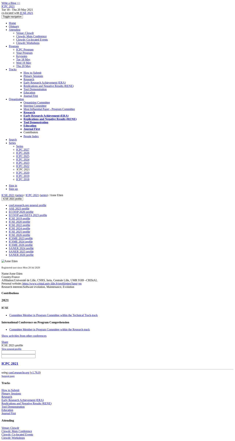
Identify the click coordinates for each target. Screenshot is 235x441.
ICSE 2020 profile (19, 221)
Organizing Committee (37, 102)
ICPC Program (24, 49)
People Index (31, 136)
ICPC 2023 (22, 162)
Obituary (14, 26)
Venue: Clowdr (25, 33)
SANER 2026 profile (21, 254)
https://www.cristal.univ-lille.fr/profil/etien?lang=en (52, 283)
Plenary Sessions (33, 76)
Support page (8, 376)
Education (29, 92)
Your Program (24, 52)
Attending (14, 29)
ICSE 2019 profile (19, 218)
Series (19, 146)
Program (14, 46)
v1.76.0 (35, 372)
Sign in (13, 185)
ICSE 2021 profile (12, 198)
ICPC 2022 (22, 166)
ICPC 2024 (22, 159)
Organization (16, 99)
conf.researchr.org (18, 372)
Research (29, 79)
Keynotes (21, 56)
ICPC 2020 (22, 172)
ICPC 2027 (22, 149)
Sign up (13, 188)
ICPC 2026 (22, 152)
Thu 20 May (23, 66)
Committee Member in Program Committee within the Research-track (49, 329)
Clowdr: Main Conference (31, 36)
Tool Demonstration (35, 89)
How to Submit (32, 72)
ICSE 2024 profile (19, 228)
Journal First (31, 95)
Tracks (13, 69)
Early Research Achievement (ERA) (45, 82)
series (19, 195)
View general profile (11, 348)
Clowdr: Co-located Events (32, 39)
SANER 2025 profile (21, 251)
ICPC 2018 (22, 179)
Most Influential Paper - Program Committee (49, 109)
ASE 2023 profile (19, 208)
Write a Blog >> (10, 3)
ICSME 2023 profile (21, 238)
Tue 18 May (23, 59)
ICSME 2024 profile (21, 241)
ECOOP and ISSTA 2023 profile (28, 215)
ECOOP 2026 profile (21, 211)
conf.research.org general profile (27, 205)
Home (12, 23)
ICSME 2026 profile (21, 245)
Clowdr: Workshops (27, 42)
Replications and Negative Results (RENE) (49, 86)
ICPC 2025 (22, 156)
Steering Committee (35, 105)
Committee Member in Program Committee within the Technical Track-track (53, 315)
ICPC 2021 (32, 195)
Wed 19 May (23, 62)
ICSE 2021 (26, 13)
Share (4, 342)
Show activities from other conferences (23, 335)
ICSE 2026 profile (19, 235)
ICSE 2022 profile (19, 225)
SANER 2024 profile (21, 248)
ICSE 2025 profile (19, 231)
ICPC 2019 (22, 176)
